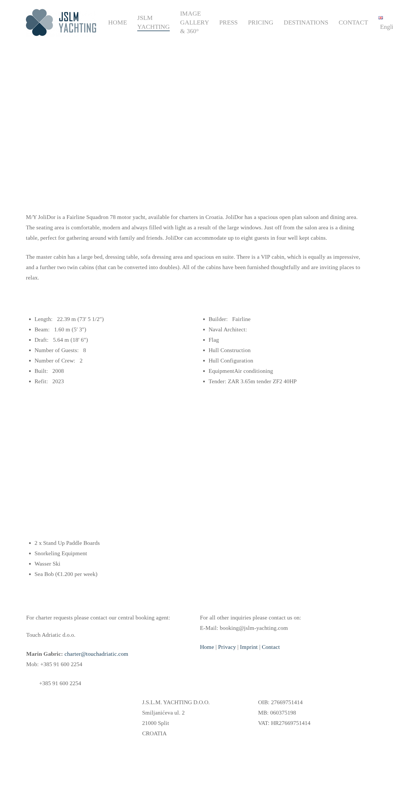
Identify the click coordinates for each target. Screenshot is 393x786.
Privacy (227, 647)
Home (207, 647)
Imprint (249, 647)
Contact (271, 647)
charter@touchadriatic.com (96, 654)
